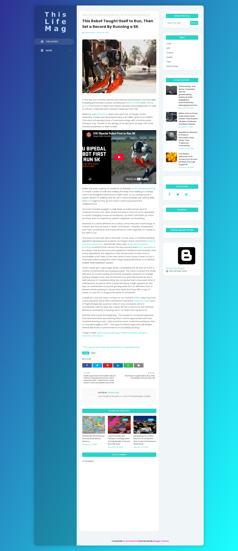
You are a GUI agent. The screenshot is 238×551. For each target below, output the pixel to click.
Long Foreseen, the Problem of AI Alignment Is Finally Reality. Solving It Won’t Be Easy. (119, 440)
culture (170, 53)
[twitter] (177, 194)
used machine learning (143, 188)
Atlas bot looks (142, 300)
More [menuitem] (49, 50)
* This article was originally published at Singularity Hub (111, 347)
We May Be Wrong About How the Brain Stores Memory (93, 439)
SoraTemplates (130, 541)
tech (91, 15)
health (169, 57)
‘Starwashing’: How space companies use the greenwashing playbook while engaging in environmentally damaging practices (188, 95)
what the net (172, 66)
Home (84, 15)
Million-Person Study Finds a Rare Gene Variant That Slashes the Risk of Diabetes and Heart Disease (188, 118)
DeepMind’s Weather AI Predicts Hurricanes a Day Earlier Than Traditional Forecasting (188, 139)
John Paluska (90, 32)
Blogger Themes (161, 541)
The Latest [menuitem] (52, 41)
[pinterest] (186, 194)
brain (89, 200)
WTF (168, 48)
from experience (146, 247)
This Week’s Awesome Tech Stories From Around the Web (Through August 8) (188, 159)
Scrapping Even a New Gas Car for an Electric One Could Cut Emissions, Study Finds (144, 440)
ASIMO (137, 297)
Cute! (169, 43)
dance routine (133, 102)
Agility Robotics (99, 114)
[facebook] (169, 194)
